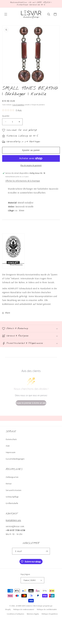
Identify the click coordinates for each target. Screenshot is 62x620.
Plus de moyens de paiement (31, 165)
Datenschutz (11, 439)
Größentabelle (12, 503)
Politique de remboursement (23, 609)
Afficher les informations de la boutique (22, 180)
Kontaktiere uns (13, 520)
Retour (9, 483)
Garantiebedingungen (15, 459)
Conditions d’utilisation (15, 614)
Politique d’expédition (50, 614)
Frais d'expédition (18, 105)
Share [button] (7, 312)
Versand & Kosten (13, 490)
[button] (6, 14)
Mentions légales (33, 614)
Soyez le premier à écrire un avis (31, 403)
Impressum (10, 452)
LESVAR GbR (20, 606)
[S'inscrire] (46, 551)
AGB (8, 445)
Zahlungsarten (12, 477)
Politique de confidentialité (47, 609)
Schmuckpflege (12, 496)
